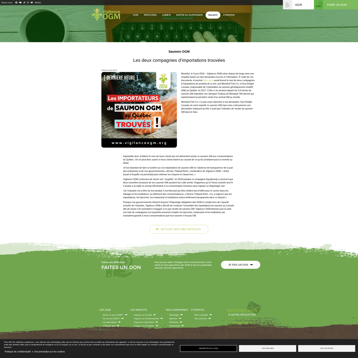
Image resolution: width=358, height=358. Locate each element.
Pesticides (173, 322)
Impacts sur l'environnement (146, 318)
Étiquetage (174, 315)
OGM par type (109, 326)
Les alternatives (110, 322)
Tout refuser (268, 348)
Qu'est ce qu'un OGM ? (113, 315)
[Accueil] (107, 14)
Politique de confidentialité (18, 351)
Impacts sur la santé (143, 315)
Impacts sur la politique (144, 326)
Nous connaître (201, 315)
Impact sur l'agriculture (144, 322)
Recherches (174, 326)
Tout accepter (326, 348)
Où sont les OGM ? (111, 318)
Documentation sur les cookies (49, 351)
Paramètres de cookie (208, 348)
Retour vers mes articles (180, 229)
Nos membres (201, 318)
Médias (38, 2)
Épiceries (173, 318)
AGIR (298, 4)
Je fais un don (238, 264)
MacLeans (208, 80)
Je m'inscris (240, 322)
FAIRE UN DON (337, 4)
